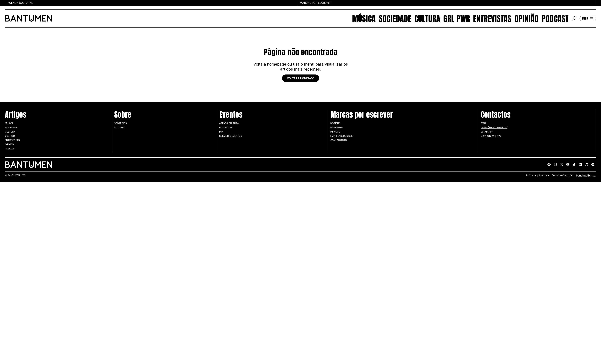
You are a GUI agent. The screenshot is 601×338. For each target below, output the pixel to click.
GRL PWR (456, 18)
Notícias (335, 123)
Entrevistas (492, 18)
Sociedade (395, 18)
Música (364, 18)
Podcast (555, 18)
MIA (221, 131)
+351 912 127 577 (491, 136)
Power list (225, 127)
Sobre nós (120, 123)
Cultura (427, 18)
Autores (119, 127)
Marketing (336, 127)
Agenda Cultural (229, 123)
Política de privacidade (538, 175)
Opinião (526, 18)
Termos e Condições (563, 175)
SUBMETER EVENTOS (230, 136)
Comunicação (338, 140)
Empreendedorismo (341, 136)
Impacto (335, 131)
